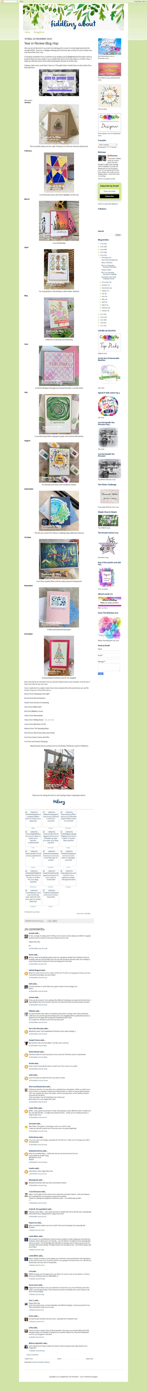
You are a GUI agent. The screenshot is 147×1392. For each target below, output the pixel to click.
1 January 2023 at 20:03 (36, 1265)
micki (31, 1075)
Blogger (95, 1377)
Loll (30, 1271)
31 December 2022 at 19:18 (37, 1203)
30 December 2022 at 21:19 (38, 1102)
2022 (102, 255)
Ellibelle (32, 1011)
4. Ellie (33, 847)
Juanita (32, 1168)
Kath (30, 984)
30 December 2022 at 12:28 (38, 948)
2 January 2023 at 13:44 (36, 1294)
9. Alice (68, 867)
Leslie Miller (33, 1236)
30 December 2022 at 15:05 (38, 1005)
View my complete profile (106, 179)
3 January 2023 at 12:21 (36, 1310)
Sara (26, 737)
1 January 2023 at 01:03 (36, 1230)
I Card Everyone (35, 1192)
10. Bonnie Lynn (33, 887)
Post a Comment (32, 1355)
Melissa (27, 728)
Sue (25, 742)
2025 (102, 246)
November (105, 282)
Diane (26, 707)
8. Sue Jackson (50, 867)
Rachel (26, 733)
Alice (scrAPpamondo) (37, 1087)
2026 (102, 244)
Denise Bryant (34, 1052)
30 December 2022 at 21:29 (38, 1131)
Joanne (27, 724)
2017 (102, 325)
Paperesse (33, 1223)
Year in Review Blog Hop (110, 260)
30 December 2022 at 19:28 (38, 1069)
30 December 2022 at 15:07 (38, 1022)
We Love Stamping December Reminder (109, 266)
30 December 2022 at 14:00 (38, 991)
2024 (102, 249)
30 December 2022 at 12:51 (38, 964)
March (104, 305)
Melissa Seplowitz (36, 1343)
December (105, 257)
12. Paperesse (68, 887)
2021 (102, 314)
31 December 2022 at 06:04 (38, 1162)
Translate (113, 147)
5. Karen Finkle (51, 847)
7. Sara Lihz (33, 867)
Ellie (33, 50)
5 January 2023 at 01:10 (36, 1321)
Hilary (26, 720)
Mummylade (33, 1180)
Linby (31, 1328)
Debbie (27, 703)
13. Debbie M (33, 906)
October (105, 285)
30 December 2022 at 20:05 (38, 1080)
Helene (26, 716)
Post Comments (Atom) (42, 1362)
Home (27, 32)
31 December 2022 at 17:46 (38, 1185)
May (103, 299)
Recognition (39, 32)
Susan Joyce (33, 1285)
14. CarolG (50, 906)
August (104, 291)
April (103, 302)
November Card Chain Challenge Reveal (109, 278)
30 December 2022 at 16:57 (38, 1034)
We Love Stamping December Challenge (109, 273)
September (106, 288)
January (104, 311)
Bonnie (27, 694)
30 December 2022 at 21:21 (38, 1117)
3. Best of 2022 (68, 828)
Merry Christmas (107, 263)
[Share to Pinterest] (56, 921)
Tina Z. (31, 1300)
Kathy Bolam (33, 1137)
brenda (31, 933)
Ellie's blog (86, 59)
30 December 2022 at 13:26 (38, 977)
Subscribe (109, 196)
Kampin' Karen (34, 1040)
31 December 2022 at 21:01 (37, 1216)
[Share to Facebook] (54, 921)
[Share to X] (52, 921)
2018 (102, 323)
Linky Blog (87, 913)
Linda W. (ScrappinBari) (38, 1209)
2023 (102, 252)
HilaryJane (114, 156)
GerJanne (32, 1124)
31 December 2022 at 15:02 (38, 1174)
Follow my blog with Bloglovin (108, 204)
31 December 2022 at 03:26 (38, 1145)
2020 (102, 317)
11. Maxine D (50, 887)
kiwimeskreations (35, 1151)
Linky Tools (80, 913)
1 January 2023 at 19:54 (36, 1250)
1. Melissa (33, 828)
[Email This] (48, 921)
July (103, 293)
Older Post (89, 1359)
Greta (31, 1316)
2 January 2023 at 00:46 (37, 1279)
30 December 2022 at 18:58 (38, 1057)
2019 (102, 320)
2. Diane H (50, 828)
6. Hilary (68, 847)
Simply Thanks (106, 270)
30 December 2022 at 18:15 (38, 1045)
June (103, 296)
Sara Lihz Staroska (36, 1028)
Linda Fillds (33, 1108)
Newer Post (29, 1359)
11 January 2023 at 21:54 (36, 1351)
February (105, 308)
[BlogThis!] (50, 921)
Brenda (27, 698)
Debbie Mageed (35, 970)
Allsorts (56, 533)
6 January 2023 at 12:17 (36, 1337)
